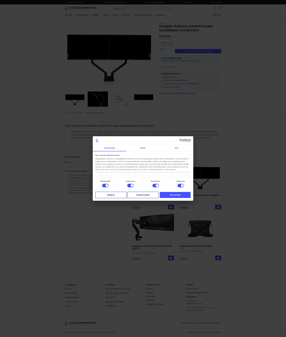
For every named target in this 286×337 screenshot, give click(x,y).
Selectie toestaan (143, 195)
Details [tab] (143, 148)
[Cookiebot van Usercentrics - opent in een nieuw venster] (181, 140)
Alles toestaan (175, 195)
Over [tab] (176, 148)
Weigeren (111, 195)
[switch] (130, 185)
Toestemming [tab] (109, 148)
